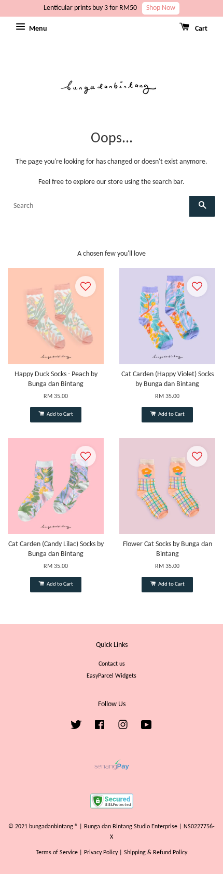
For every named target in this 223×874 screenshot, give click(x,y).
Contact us (112, 664)
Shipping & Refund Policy (155, 853)
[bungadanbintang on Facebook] (99, 727)
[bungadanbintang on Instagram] (123, 727)
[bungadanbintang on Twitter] (76, 727)
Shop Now (160, 8)
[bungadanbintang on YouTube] (146, 727)
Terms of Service (57, 853)
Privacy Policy (101, 853)
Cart (200, 29)
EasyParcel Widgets (111, 676)
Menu (37, 29)
